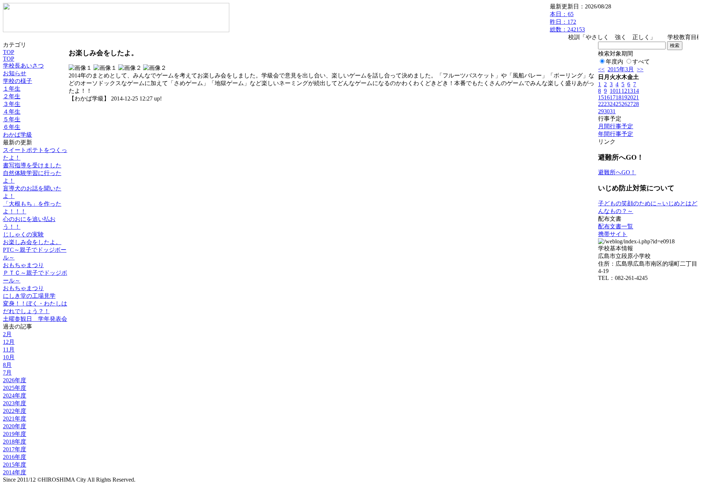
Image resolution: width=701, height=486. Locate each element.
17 (613, 97)
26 (624, 104)
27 (630, 104)
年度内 (614, 61)
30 (607, 111)
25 (618, 104)
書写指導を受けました (32, 165)
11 (618, 91)
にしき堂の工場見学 (29, 296)
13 (630, 91)
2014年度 (14, 472)
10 (613, 91)
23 (607, 104)
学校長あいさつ (23, 65)
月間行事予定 (615, 126)
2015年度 (14, 465)
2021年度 (14, 418)
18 (618, 97)
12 (624, 91)
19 (624, 97)
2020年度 (14, 426)
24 (613, 104)
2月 (7, 334)
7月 (7, 372)
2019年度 (14, 434)
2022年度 (14, 411)
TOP (8, 52)
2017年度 (14, 449)
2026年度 (14, 380)
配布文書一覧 (615, 226)
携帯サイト (612, 234)
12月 (9, 342)
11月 (9, 349)
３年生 (11, 104)
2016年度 (14, 457)
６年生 (11, 127)
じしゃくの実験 (23, 234)
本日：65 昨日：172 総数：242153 (567, 22)
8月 (7, 365)
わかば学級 (17, 135)
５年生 (11, 119)
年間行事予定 (615, 134)
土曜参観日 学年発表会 (35, 319)
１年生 (11, 89)
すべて (641, 61)
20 (630, 97)
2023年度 (14, 403)
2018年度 (14, 441)
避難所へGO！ (617, 172)
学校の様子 (17, 81)
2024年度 (14, 395)
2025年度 (14, 388)
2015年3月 (621, 69)
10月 (9, 357)
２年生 (11, 96)
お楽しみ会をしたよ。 (32, 242)
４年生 (11, 112)
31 (613, 111)
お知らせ (14, 73)
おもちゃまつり (23, 265)
